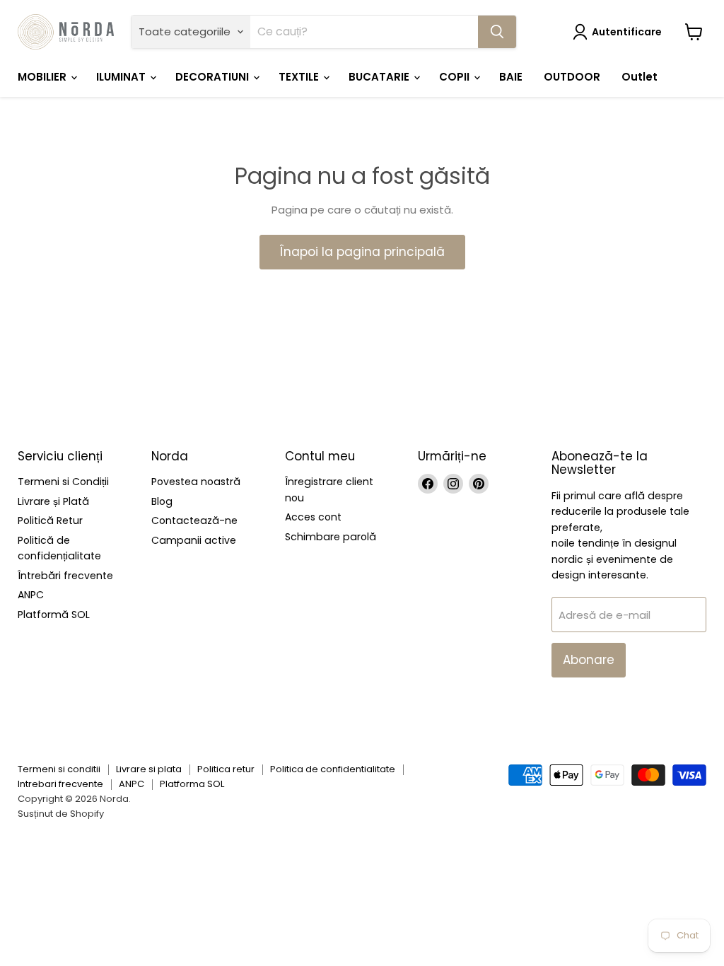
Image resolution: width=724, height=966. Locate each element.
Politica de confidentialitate (332, 769)
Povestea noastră (195, 482)
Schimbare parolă (330, 537)
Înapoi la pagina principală (362, 251)
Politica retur (226, 769)
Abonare (588, 659)
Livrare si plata (149, 769)
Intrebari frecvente (60, 784)
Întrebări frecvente (65, 576)
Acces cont (313, 517)
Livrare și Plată (53, 501)
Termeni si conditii (59, 769)
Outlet (639, 76)
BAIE (510, 76)
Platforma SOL (192, 784)
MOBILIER (43, 76)
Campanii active (193, 540)
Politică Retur (50, 520)
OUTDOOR (572, 76)
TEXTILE (300, 76)
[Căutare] (497, 32)
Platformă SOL (54, 614)
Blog (162, 501)
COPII (455, 76)
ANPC (31, 595)
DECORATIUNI (213, 76)
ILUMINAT (122, 76)
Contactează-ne (194, 520)
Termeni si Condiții (63, 482)
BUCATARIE (380, 76)
